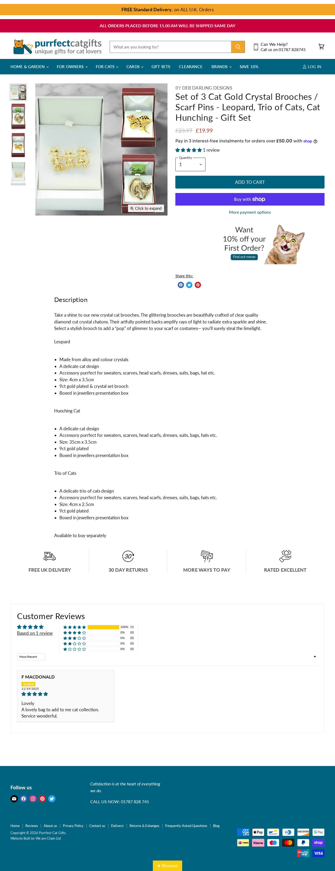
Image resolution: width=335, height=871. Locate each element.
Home (15, 826)
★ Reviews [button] (167, 865)
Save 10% (249, 66)
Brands (220, 66)
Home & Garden (28, 66)
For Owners (71, 66)
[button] (189, 150)
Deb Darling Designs (207, 88)
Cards (133, 66)
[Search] (238, 47)
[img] (65, 694)
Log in (314, 66)
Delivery (117, 826)
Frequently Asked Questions (186, 826)
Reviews (31, 826)
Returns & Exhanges (144, 826)
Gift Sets (161, 66)
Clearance (190, 66)
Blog (216, 826)
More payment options (250, 212)
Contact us (97, 826)
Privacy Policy (73, 826)
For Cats (105, 66)
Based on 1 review (35, 633)
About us (50, 826)
